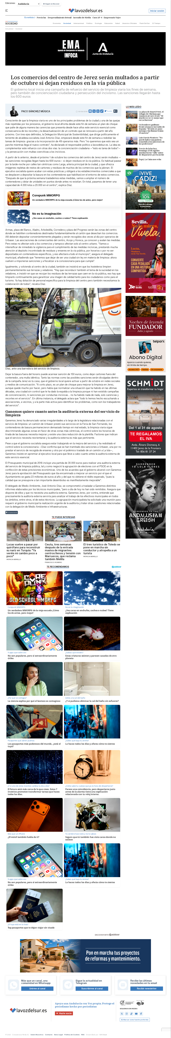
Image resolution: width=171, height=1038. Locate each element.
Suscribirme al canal (92, 988)
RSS (82, 1035)
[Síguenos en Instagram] (127, 1014)
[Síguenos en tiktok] (131, 1014)
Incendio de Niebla (82, 18)
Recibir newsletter (147, 988)
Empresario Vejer (112, 18)
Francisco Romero (53, 562)
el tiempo (156, 23)
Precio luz (41, 18)
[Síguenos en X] (122, 1014)
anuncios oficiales (129, 23)
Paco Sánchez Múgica (35, 111)
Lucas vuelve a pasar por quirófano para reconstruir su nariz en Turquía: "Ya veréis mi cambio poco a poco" (23, 550)
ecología (98, 23)
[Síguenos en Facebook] (141, 1014)
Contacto (49, 1035)
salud (117, 23)
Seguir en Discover (52, 4)
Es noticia (29, 17)
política (89, 23)
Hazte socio (65, 1013)
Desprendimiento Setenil (59, 18)
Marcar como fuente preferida (135, 1020)
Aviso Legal (58, 1035)
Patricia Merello (14, 559)
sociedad (67, 23)
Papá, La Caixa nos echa (150, 160)
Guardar (109, 111)
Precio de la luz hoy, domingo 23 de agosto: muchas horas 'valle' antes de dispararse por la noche (151, 152)
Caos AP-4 (97, 18)
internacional (79, 23)
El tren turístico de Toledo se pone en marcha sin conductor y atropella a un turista (101, 549)
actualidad (9, 29)
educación (108, 23)
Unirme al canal (37, 988)
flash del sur (145, 23)
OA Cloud (103, 1035)
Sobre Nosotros (37, 1035)
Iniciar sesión (157, 11)
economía (57, 23)
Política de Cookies (72, 1035)
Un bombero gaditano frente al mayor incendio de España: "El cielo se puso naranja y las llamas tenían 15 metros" (152, 129)
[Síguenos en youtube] (136, 1014)
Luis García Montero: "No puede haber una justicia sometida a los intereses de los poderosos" (152, 141)
